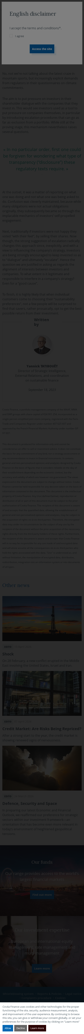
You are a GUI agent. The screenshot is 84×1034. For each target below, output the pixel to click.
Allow (8, 1028)
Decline (20, 1028)
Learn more (37, 1028)
